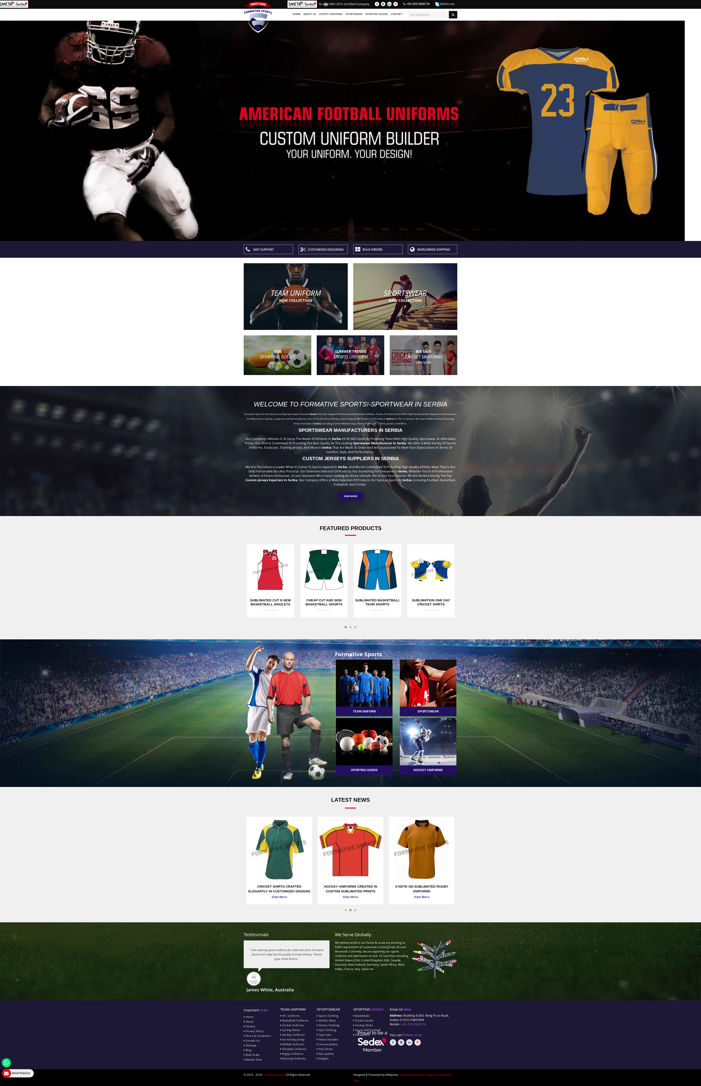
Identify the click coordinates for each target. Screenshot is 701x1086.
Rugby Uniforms (292, 1053)
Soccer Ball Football (367, 1030)
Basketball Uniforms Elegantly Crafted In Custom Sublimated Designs (350, 889)
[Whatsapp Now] (6, 1062)
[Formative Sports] (258, 17)
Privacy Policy (254, 1031)
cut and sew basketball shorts (377, 602)
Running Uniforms (293, 1058)
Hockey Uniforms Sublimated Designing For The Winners (421, 889)
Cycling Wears (290, 1030)
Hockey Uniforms (293, 1034)
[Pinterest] (395, 4)
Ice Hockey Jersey (292, 1039)
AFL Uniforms (290, 1015)
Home (296, 14)
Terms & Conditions (258, 1036)
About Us (309, 14)
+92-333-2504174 (418, 4)
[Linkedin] (389, 4)
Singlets (323, 1058)
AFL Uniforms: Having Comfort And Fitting (279, 889)
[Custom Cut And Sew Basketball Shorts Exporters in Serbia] (324, 569)
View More (350, 496)
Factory (250, 1026)
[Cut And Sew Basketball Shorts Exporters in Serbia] (377, 569)
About (249, 1021)
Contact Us (252, 1040)
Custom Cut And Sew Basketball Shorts (324, 602)
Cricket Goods (363, 1020)
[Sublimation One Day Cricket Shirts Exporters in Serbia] (270, 569)
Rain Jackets (326, 1053)
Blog (248, 1050)
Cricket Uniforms (292, 1025)
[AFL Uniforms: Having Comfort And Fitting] (279, 850)
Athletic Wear (327, 1020)
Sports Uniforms (331, 14)
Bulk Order (252, 1055)
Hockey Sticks (363, 1025)
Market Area (253, 1059)
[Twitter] (383, 4)
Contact (397, 14)
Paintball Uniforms (294, 1049)
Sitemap (250, 1045)
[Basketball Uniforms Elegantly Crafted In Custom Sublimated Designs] (350, 850)
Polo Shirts (325, 1049)
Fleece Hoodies (328, 1039)
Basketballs (362, 1015)
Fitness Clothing (328, 1025)
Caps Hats (324, 1034)
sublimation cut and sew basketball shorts (431, 602)
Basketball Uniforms (295, 1020)
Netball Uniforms (292, 1044)
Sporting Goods (376, 14)
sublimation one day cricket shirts (270, 602)
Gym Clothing (327, 1030)
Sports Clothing (328, 1015)
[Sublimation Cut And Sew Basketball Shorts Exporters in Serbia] (431, 569)
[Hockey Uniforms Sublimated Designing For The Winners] (422, 850)
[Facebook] (377, 4)
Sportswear (354, 14)
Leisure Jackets (328, 1044)
